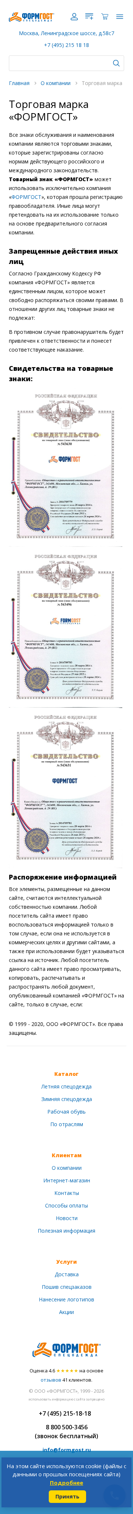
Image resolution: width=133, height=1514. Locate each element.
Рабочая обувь (66, 1111)
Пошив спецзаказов (67, 1286)
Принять (67, 1496)
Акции (66, 1311)
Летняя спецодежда (66, 1086)
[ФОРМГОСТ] (31, 16)
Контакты (66, 1192)
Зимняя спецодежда (66, 1099)
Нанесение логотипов (66, 1299)
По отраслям (66, 1124)
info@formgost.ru (66, 1449)
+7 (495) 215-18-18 (65, 1413)
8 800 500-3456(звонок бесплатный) (66, 1431)
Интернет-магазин (66, 1180)
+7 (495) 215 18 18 (66, 44)
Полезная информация (66, 1230)
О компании (67, 1167)
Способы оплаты (66, 1205)
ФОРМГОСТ (26, 196)
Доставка (67, 1274)
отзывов (51, 1379)
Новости (67, 1218)
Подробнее (66, 1482)
